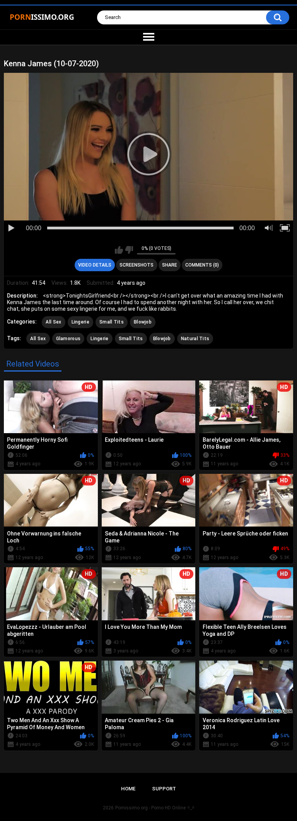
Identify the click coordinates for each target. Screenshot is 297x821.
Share (169, 265)
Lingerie (80, 322)
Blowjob (143, 322)
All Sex (53, 322)
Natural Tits (195, 338)
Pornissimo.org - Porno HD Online (150, 808)
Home (128, 789)
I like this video (119, 250)
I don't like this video (129, 250)
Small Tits (111, 322)
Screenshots (136, 265)
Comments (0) (202, 265)
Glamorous (68, 338)
